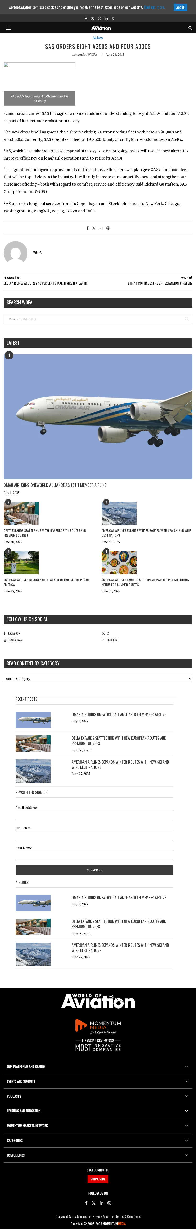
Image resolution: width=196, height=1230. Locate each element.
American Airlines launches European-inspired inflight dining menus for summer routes (145, 582)
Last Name (24, 848)
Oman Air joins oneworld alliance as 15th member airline (55, 485)
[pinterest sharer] (108, 227)
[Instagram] (109, 1203)
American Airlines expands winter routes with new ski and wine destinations (146, 533)
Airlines (98, 37)
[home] (101, 27)
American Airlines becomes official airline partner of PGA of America (46, 582)
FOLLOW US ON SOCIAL (27, 619)
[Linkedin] (101, 1203)
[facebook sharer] (88, 227)
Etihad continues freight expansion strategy (160, 283)
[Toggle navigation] (9, 27)
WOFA (92, 54)
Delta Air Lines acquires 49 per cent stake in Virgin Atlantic (45, 283)
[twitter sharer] (93, 227)
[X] (94, 1203)
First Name (24, 828)
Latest (13, 342)
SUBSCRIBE (98, 1178)
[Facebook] (86, 1203)
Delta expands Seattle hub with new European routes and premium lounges (45, 533)
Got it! (180, 7)
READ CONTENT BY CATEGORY (33, 663)
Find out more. (154, 7)
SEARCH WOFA (19, 302)
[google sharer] (101, 227)
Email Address (27, 808)
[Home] (98, 1001)
